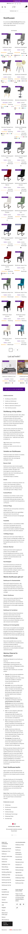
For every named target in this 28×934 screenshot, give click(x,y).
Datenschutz (5, 902)
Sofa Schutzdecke (6, 877)
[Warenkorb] (25, 7)
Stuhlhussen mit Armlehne (7, 100)
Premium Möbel (5, 869)
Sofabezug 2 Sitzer (6, 874)
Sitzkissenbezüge (19, 870)
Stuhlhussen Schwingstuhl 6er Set (7, 266)
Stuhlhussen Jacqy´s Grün (7, 292)
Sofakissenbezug (19, 867)
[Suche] (5, 7)
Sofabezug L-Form (6, 864)
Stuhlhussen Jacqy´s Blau (20, 338)
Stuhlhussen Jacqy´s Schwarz (7, 315)
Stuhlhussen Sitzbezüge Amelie (20, 128)
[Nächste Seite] (17, 350)
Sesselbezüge (18, 859)
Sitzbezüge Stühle (9, 816)
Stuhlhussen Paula (7, 74)
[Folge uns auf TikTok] (17, 907)
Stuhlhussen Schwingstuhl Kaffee (21, 238)
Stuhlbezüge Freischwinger (11, 814)
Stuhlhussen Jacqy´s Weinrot (20, 315)
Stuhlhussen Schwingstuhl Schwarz (21, 184)
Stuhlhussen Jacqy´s (7, 47)
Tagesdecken (18, 872)
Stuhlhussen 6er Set (6, 880)
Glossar (3, 910)
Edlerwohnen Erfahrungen (5, 913)
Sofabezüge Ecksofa (6, 848)
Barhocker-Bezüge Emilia (20, 100)
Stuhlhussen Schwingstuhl (21, 47)
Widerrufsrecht (5, 894)
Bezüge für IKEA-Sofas (7, 856)
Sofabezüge (8, 805)
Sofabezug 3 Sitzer (19, 844)
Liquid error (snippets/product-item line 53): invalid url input (7, 143)
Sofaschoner (5, 859)
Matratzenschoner (19, 862)
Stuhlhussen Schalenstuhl (21, 74)
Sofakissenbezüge (9, 811)
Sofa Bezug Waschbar (7, 872)
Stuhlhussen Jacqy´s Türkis (21, 292)
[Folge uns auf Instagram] (20, 904)
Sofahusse (4, 854)
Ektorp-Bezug (5, 867)
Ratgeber (4, 907)
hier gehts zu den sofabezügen (14, 389)
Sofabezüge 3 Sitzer (20, 877)
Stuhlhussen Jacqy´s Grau (21, 265)
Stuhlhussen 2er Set (6, 885)
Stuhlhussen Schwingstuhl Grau (7, 156)
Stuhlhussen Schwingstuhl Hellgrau (21, 156)
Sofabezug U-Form (6, 851)
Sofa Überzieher (19, 875)
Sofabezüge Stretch (20, 880)
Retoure (3, 917)
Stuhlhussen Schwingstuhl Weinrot (7, 184)
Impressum (4, 897)
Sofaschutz (4, 861)
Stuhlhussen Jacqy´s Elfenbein (7, 339)
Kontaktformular (5, 892)
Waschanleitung (5, 919)
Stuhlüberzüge (8, 818)
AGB (3, 905)
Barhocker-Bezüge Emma (7, 127)
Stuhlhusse (18, 850)
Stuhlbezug (18, 847)
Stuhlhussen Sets (19, 883)
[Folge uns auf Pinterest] (23, 904)
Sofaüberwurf (18, 864)
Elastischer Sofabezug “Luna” (9, 376)
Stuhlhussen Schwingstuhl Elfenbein (7, 211)
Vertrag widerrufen (5, 923)
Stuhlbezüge (8, 809)
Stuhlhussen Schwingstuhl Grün (21, 211)
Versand (3, 899)
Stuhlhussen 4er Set (6, 882)
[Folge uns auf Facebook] (17, 904)
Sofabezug (4, 846)
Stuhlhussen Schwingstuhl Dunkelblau (7, 238)
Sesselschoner (18, 857)
